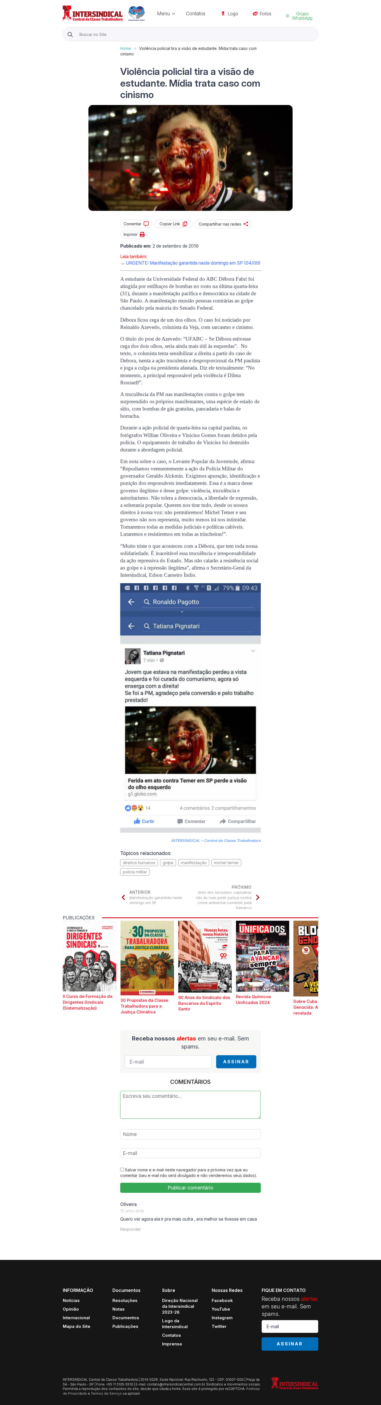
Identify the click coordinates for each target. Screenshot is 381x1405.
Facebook (222, 1300)
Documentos (125, 1317)
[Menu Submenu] (175, 13)
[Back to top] (367, 1391)
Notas (118, 1309)
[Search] (70, 34)
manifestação (194, 862)
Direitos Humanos (139, 862)
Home (125, 48)
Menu (163, 13)
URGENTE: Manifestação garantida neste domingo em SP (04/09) (193, 263)
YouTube (221, 1309)
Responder (130, 1229)
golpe (168, 862)
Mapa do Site (76, 1326)
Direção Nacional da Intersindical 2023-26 (180, 1306)
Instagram (222, 1317)
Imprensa (172, 1344)
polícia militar (135, 871)
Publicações (125, 1326)
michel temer (226, 862)
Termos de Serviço (106, 1393)
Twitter (219, 1326)
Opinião (71, 1309)
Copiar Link (170, 223)
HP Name (63, 45)
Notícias (71, 1300)
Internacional (76, 1317)
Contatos (195, 13)
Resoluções (125, 1300)
